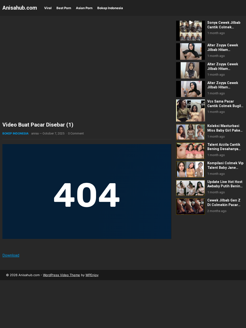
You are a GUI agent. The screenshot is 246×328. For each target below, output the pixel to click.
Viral (48, 8)
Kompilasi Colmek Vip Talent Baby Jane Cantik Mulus (225, 167)
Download (10, 255)
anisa (35, 133)
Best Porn (63, 8)
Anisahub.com (19, 8)
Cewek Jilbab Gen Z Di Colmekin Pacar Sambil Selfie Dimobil (225, 204)
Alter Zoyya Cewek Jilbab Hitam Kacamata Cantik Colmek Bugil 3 (222, 71)
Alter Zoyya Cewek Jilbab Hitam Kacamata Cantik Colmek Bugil (222, 89)
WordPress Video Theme (61, 275)
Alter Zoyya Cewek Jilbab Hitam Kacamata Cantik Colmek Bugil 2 (222, 52)
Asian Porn (84, 8)
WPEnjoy (92, 275)
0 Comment (76, 133)
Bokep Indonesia (110, 8)
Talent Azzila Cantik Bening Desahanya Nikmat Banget (223, 149)
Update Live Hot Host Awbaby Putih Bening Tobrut (224, 186)
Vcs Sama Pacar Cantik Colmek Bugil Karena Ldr (224, 105)
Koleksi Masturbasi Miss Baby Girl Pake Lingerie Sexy (223, 130)
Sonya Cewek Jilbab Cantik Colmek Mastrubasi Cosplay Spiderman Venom (223, 29)
